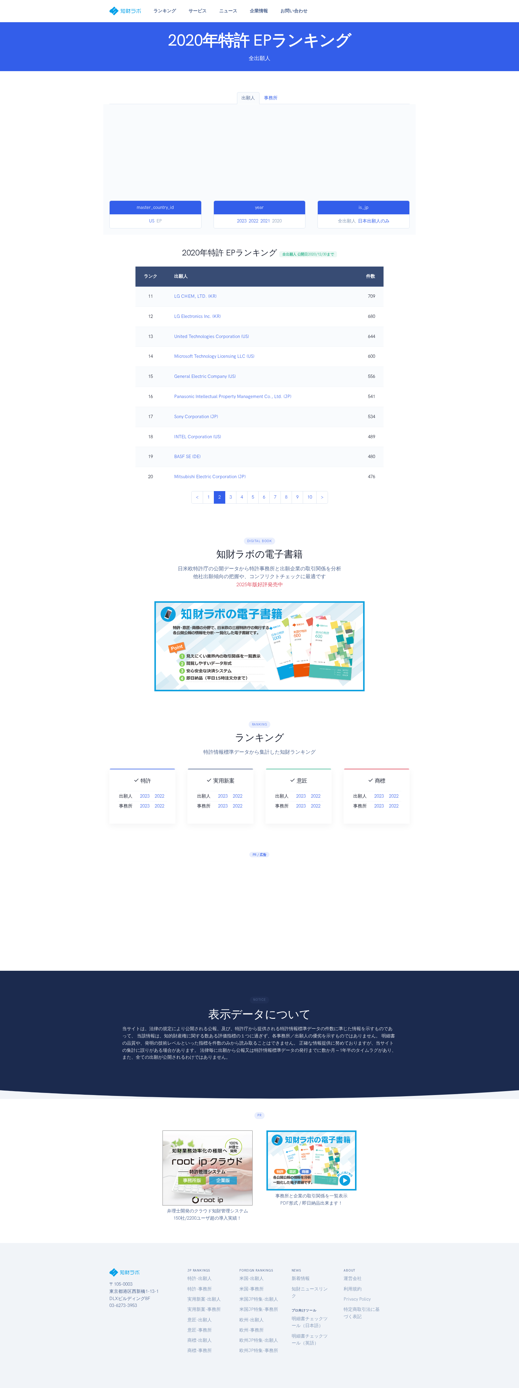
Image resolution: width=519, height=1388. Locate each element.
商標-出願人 (199, 1340)
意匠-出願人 (199, 1320)
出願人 (248, 98)
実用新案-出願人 (204, 1299)
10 (309, 497)
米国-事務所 (251, 1289)
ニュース (228, 11)
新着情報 (301, 1278)
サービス (198, 11)
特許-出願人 (199, 1278)
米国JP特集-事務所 (258, 1309)
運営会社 (353, 1278)
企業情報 (259, 11)
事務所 (271, 98)
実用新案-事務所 (204, 1309)
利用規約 (353, 1289)
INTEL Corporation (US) (197, 436)
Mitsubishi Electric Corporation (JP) (210, 476)
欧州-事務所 (251, 1330)
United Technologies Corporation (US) (211, 336)
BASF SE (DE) (187, 456)
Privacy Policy (357, 1299)
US (151, 221)
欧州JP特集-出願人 (258, 1340)
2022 (253, 221)
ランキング (164, 11)
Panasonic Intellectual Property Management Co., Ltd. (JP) (232, 396)
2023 (242, 221)
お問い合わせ (294, 11)
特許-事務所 (199, 1289)
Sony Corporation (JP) (196, 416)
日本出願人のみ (374, 221)
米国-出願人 (251, 1278)
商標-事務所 (199, 1350)
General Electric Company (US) (205, 376)
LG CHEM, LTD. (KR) (195, 296)
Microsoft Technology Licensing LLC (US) (214, 356)
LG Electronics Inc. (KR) (197, 316)
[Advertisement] (259, 155)
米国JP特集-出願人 (258, 1299)
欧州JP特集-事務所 (258, 1350)
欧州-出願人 (251, 1320)
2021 (265, 221)
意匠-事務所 (199, 1330)
